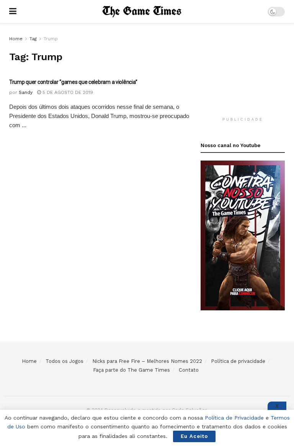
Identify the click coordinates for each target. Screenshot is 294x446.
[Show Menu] (12, 11)
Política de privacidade (238, 361)
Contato (189, 370)
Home (16, 38)
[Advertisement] (247, 72)
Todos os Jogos (64, 361)
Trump (51, 38)
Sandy (26, 92)
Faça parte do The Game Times (131, 370)
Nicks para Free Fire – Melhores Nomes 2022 (147, 361)
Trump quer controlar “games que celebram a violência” (73, 82)
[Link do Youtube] (243, 235)
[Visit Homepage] (142, 11)
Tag (33, 38)
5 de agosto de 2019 (67, 92)
